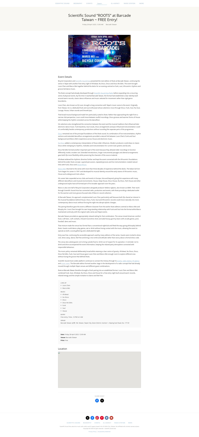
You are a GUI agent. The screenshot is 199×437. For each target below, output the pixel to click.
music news (65, 263)
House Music (81, 165)
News (141, 3)
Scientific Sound (62, 3)
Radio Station (129, 3)
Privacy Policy (92, 431)
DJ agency (135, 261)
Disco (60, 134)
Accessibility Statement (104, 431)
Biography (78, 3)
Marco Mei (62, 169)
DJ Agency (115, 3)
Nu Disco (61, 143)
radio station (127, 261)
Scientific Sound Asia (83, 81)
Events (89, 3)
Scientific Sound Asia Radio (103, 93)
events (119, 261)
